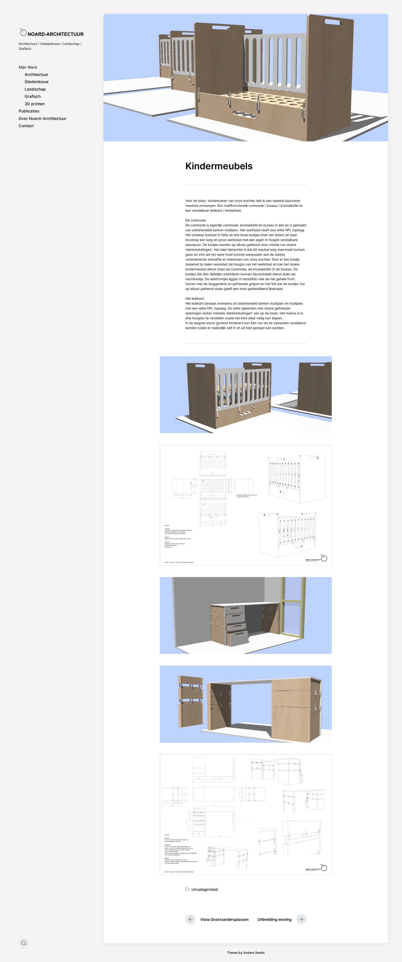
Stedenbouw (37, 81)
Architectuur (36, 74)
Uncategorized (204, 889)
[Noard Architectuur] (52, 32)
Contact (26, 125)
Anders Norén (254, 953)
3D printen (35, 104)
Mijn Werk (28, 67)
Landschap (35, 89)
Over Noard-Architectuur (43, 118)
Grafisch (33, 96)
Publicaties (29, 111)
